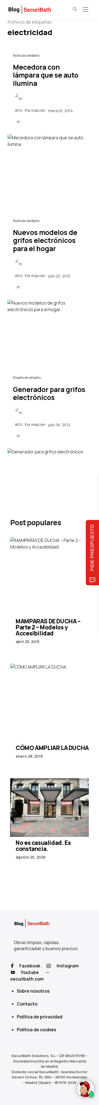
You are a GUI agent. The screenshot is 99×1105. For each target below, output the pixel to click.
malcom (38, 110)
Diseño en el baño (27, 378)
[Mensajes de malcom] (18, 110)
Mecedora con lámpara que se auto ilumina (45, 75)
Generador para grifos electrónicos (49, 393)
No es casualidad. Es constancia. (43, 846)
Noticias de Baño (26, 55)
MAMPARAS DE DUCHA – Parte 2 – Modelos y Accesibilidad (48, 627)
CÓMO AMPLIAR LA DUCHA (52, 748)
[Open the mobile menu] (85, 9)
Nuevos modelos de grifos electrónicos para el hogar (45, 240)
